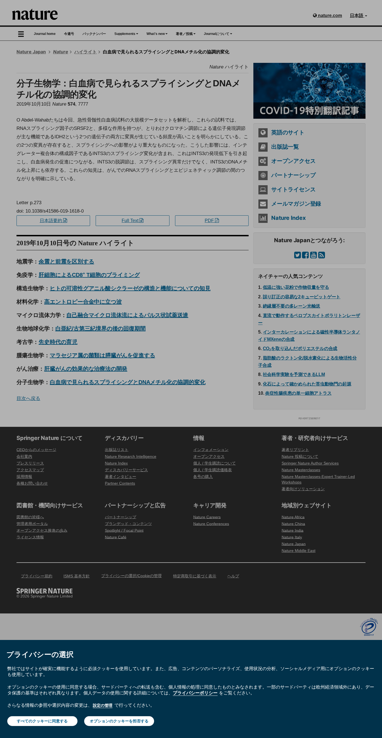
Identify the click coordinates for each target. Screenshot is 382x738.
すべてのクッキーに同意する (42, 721)
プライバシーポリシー (195, 693)
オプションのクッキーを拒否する (119, 721)
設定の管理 (102, 705)
